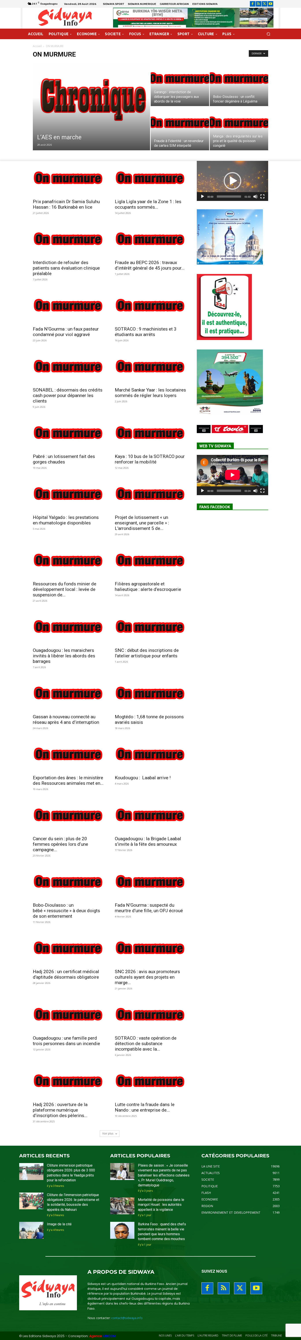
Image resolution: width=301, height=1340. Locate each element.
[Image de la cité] (31, 1230)
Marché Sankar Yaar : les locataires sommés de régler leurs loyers (150, 392)
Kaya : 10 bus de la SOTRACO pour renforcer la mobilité (150, 459)
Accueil (37, 46)
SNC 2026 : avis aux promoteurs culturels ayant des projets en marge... (147, 977)
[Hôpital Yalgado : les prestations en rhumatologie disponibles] (68, 494)
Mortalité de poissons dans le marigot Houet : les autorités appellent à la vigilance (161, 1205)
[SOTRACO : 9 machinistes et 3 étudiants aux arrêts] (150, 306)
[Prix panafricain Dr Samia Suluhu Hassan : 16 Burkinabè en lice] (68, 178)
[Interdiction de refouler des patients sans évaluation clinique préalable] (68, 239)
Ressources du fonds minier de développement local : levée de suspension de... (64, 589)
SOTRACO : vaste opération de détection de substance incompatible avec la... (146, 1043)
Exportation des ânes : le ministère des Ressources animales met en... (68, 780)
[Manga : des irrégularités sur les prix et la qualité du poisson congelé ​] (239, 128)
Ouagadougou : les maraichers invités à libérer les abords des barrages (64, 656)
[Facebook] (253, 4)
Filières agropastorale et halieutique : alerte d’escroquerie (148, 586)
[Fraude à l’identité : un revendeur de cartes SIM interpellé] (180, 128)
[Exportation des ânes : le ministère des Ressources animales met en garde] (68, 754)
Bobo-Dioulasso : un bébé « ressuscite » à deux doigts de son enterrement (66, 911)
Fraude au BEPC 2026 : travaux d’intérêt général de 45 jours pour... (150, 265)
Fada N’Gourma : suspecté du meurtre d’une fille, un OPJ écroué (149, 908)
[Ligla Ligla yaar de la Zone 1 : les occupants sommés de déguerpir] (150, 178)
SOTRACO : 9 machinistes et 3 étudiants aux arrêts (146, 331)
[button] (268, 34)
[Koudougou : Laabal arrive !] (150, 754)
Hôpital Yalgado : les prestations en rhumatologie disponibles (66, 520)
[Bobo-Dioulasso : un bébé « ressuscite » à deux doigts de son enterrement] (68, 882)
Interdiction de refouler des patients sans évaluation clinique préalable (66, 268)
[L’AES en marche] (91, 113)
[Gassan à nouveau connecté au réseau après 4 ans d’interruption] (68, 693)
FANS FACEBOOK (214, 507)
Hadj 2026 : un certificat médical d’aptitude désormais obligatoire (66, 974)
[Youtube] (270, 4)
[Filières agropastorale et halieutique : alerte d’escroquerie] (150, 560)
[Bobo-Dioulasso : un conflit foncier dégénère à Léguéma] (239, 84)
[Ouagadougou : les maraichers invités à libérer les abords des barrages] (68, 627)
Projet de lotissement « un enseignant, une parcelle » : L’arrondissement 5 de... (142, 523)
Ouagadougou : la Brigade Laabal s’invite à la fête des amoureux (148, 841)
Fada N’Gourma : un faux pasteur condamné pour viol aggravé (66, 331)
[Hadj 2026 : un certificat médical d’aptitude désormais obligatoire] (68, 948)
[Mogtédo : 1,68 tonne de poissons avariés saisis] (150, 693)
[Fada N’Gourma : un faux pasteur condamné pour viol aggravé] (68, 306)
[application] (232, 181)
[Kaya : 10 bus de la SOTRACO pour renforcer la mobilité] (150, 433)
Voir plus (108, 1133)
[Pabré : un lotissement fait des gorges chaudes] (68, 433)
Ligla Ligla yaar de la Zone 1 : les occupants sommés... (148, 204)
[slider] (229, 196)
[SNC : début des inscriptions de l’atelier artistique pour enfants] (150, 627)
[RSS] (259, 4)
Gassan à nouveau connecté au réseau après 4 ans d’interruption (66, 719)
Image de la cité (59, 1224)
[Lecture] (202, 196)
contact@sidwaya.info (127, 1318)
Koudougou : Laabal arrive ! (143, 777)
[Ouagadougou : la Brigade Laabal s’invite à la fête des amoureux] (150, 815)
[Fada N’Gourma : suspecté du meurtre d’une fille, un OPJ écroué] (150, 882)
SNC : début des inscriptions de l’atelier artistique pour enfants (147, 653)
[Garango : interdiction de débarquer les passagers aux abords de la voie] (180, 84)
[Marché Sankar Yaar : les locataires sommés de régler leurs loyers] (150, 366)
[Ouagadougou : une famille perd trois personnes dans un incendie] (68, 1015)
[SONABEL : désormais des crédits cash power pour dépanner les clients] (68, 366)
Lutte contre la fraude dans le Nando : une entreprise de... (145, 1107)
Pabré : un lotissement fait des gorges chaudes (64, 459)
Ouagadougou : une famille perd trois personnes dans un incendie (66, 1040)
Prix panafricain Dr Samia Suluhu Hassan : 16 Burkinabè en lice (66, 204)
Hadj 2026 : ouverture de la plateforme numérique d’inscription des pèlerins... (60, 1110)
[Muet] (255, 196)
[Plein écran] (262, 196)
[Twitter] (265, 4)
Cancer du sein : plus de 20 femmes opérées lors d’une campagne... (60, 844)
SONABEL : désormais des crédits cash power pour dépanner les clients (67, 395)
